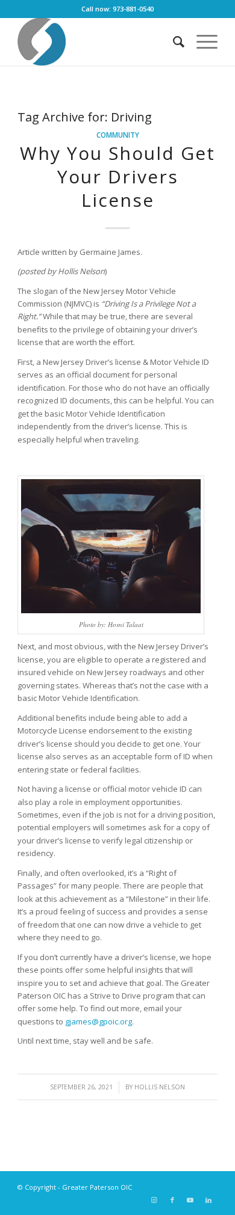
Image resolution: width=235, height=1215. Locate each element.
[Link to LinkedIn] (208, 1200)
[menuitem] (172, 41)
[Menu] (201, 41)
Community (117, 134)
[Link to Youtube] (190, 1200)
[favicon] (97, 41)
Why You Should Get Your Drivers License (117, 176)
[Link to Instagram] (154, 1200)
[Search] (172, 41)
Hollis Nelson (159, 1087)
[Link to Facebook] (172, 1200)
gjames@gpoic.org (98, 1021)
